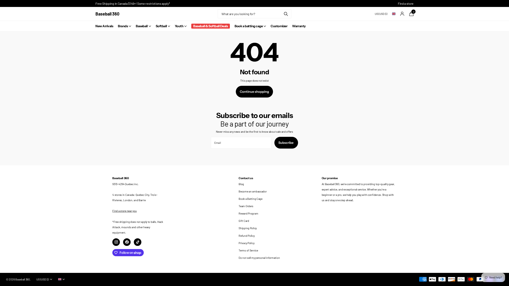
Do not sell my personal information (259, 257)
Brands (123, 26)
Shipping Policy (248, 228)
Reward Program (248, 213)
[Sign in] (402, 13)
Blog (241, 184)
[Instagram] (116, 242)
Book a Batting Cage (250, 198)
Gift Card (244, 220)
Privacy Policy (246, 243)
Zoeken (285, 13)
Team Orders (246, 206)
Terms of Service (248, 250)
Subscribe (286, 143)
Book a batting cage (249, 26)
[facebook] (127, 242)
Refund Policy (246, 235)
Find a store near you (124, 211)
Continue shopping (254, 92)
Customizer (279, 26)
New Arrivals (104, 26)
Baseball (142, 26)
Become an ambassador (253, 191)
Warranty (299, 26)
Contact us (246, 178)
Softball (161, 26)
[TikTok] (137, 242)
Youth (179, 26)
